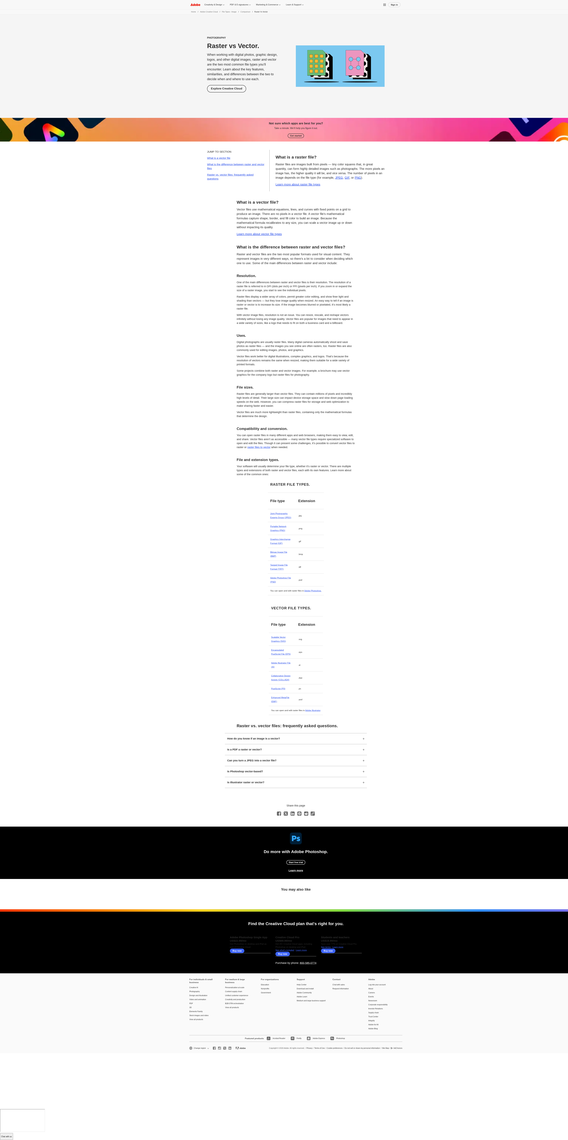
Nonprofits (265, 989)
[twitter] (224, 1048)
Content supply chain (233, 991)
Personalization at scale (234, 987)
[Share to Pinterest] (299, 814)
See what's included (284, 950)
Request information (341, 989)
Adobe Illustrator (313, 710)
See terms (326, 947)
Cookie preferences (335, 1048)
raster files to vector (259, 447)
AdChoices (397, 1048)
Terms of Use (319, 1048)
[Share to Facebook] (279, 814)
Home (193, 12)
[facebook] (214, 1048)
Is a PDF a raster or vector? (244, 749)
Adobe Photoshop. (313, 591)
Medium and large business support (310, 1001)
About (370, 989)
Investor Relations (375, 1009)
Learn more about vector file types (259, 234)
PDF (191, 1003)
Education (265, 985)
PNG (358, 177)
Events (371, 997)
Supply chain (373, 1013)
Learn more (296, 870)
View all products (196, 1019)
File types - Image (229, 12)
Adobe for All (373, 1025)
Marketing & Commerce (267, 4)
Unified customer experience (236, 995)
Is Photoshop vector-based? (245, 771)
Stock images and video (199, 1015)
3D (190, 1007)
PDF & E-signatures (239, 4)
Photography (194, 991)
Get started (296, 135)
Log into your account (377, 985)
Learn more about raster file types (298, 184)
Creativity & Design (213, 4)
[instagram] (219, 1048)
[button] (384, 4)
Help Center (301, 985)
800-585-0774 (308, 962)
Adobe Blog (373, 1029)
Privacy (309, 1048)
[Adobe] (195, 4)
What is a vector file (218, 158)
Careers (371, 993)
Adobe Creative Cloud (209, 12)
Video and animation (197, 999)
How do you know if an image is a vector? (253, 738)
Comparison (245, 12)
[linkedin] (229, 1048)
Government (266, 993)
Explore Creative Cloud (226, 88)
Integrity (371, 1021)
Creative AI (193, 987)
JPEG (339, 177)
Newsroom (372, 1001)
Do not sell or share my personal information (362, 1048)
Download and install (305, 989)
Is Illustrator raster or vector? (245, 782)
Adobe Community (304, 993)
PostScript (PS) (278, 688)
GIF (347, 177)
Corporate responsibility (378, 1005)
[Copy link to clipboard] (313, 814)
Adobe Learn (302, 997)
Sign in (394, 5)
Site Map (385, 1048)
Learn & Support (293, 4)
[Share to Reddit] (306, 814)
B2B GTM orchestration (234, 1003)
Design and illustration (198, 995)
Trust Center (373, 1017)
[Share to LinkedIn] (293, 814)
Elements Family (196, 1011)
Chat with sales (339, 985)
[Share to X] (286, 814)
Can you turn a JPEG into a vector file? (251, 760)
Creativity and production (235, 999)
